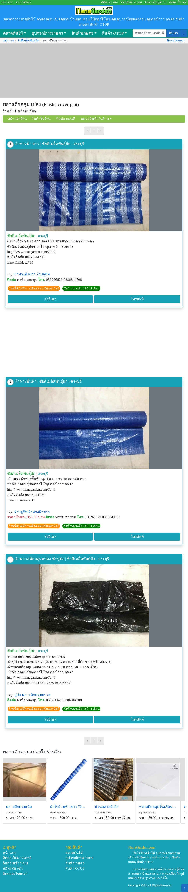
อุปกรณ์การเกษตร (47, 33)
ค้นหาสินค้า (23, 2)
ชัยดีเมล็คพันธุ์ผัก (28, 40)
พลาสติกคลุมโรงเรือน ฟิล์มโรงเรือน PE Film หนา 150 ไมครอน (158, 807)
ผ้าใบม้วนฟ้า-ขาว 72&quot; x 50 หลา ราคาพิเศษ (69, 807)
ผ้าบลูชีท (43, 274)
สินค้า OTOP (113, 33)
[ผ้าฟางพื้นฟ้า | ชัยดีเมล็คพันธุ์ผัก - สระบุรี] (94, 428)
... (183, 33)
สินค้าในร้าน (41, 119)
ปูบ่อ (17, 695)
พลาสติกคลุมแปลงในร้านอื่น (32, 752)
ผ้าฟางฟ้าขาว (25, 274)
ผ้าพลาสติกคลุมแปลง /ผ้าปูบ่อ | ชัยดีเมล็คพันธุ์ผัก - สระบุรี (62, 559)
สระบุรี (43, 236)
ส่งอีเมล (50, 299)
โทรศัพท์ (137, 299)
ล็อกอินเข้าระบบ (131, 2)
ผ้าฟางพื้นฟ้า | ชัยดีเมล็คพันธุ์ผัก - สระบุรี (48, 381)
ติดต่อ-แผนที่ (65, 119)
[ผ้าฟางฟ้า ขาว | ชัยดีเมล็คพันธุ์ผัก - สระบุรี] (94, 190)
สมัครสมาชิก (109, 2)
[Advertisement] (94, 71)
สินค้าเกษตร (82, 33)
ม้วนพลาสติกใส (107, 807)
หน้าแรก (7, 2)
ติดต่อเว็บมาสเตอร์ (17, 858)
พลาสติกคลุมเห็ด (19, 807)
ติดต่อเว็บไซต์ (177, 2)
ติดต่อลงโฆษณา (15, 874)
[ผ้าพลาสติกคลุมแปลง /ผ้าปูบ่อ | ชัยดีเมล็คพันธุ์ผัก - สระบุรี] (94, 605)
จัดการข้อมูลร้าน (155, 2)
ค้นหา (173, 33)
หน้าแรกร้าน (17, 119)
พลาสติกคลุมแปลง (36, 695)
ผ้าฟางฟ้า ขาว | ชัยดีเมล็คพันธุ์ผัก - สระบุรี (49, 143)
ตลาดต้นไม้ (13, 33)
